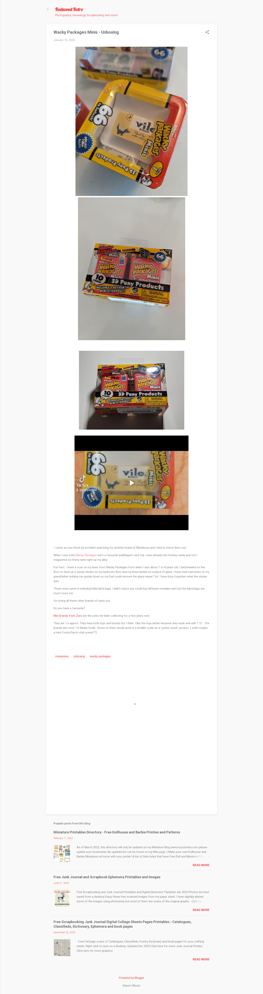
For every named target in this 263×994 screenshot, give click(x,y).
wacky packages (100, 656)
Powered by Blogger (131, 978)
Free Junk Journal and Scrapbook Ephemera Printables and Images (107, 877)
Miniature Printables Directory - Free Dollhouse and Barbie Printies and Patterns (117, 832)
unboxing (79, 656)
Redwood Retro (69, 9)
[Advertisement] (131, 779)
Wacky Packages (86, 555)
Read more (201, 865)
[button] (207, 32)
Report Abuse (131, 985)
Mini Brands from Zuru (68, 615)
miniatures (62, 656)
